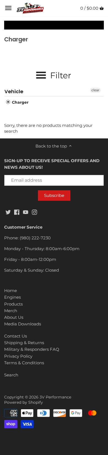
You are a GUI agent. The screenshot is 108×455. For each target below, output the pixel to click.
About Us (13, 317)
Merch (10, 310)
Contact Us (15, 336)
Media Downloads (22, 323)
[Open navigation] (8, 8)
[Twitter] (8, 212)
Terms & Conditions (24, 362)
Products (13, 304)
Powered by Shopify (23, 402)
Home (10, 290)
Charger (20, 102)
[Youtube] (25, 212)
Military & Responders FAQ (31, 349)
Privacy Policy (18, 356)
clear (95, 90)
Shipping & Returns (24, 342)
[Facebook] (16, 212)
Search (11, 375)
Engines (12, 297)
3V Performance (55, 397)
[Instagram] (34, 212)
